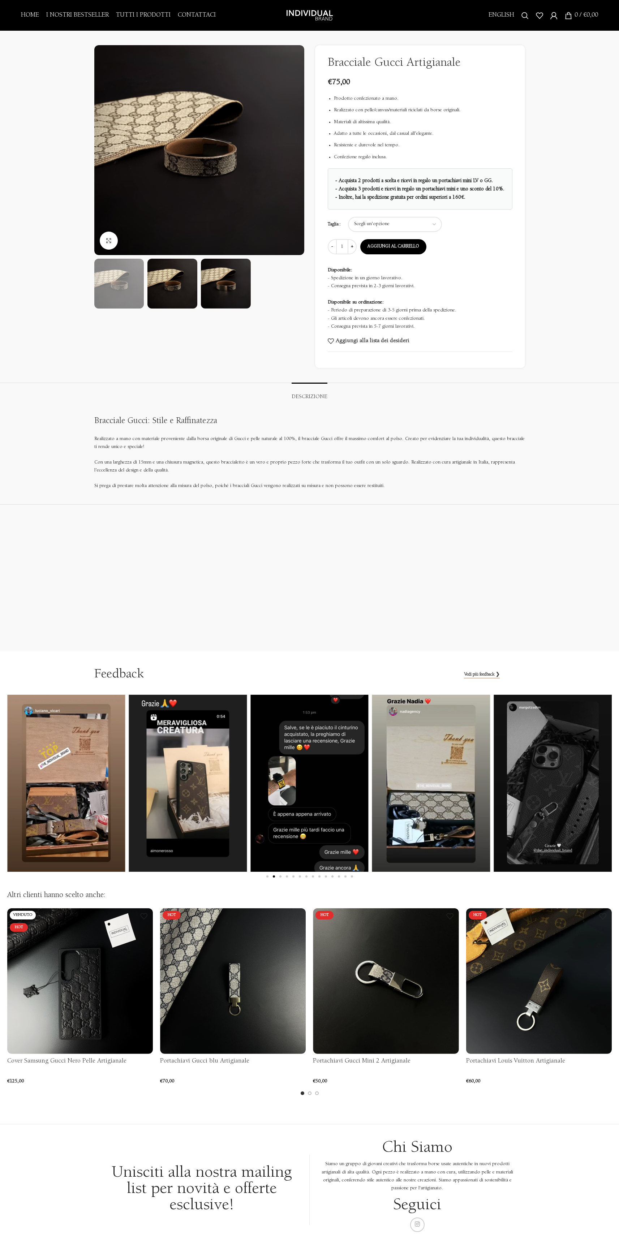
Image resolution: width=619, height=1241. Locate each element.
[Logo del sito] (310, 15)
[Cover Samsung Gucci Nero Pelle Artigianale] (80, 981)
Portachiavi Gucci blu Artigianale (204, 1061)
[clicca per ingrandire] (109, 241)
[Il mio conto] (554, 15)
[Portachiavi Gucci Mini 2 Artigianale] (386, 981)
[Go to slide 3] (317, 1093)
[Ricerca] (525, 15)
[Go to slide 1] (302, 1093)
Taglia (333, 224)
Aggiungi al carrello (393, 246)
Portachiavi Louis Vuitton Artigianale (515, 1061)
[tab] (309, 394)
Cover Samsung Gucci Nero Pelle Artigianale (66, 1061)
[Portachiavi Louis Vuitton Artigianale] (539, 981)
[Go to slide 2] (309, 1093)
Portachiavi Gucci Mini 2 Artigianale (361, 1061)
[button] (267, 876)
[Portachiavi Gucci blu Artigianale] (233, 981)
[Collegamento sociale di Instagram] (417, 1225)
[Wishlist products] (539, 15)
